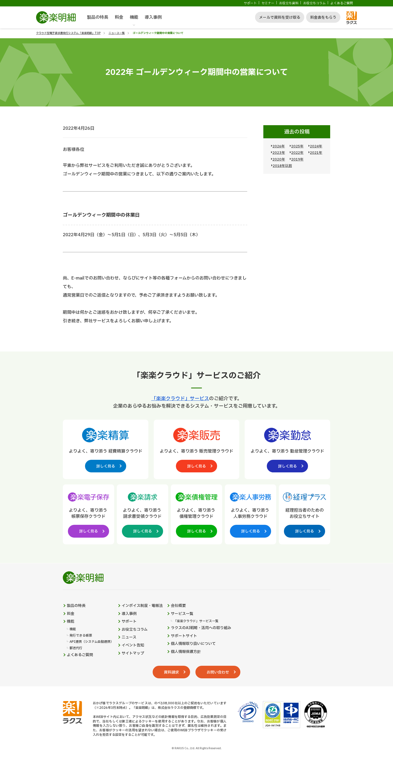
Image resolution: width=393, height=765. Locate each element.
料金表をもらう (323, 17)
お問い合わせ (218, 672)
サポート (250, 3)
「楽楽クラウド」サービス (180, 398)
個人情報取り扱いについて (193, 644)
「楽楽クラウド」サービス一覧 (196, 621)
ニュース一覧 (117, 33)
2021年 (316, 152)
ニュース (129, 637)
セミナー (267, 3)
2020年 (278, 159)
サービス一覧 (182, 614)
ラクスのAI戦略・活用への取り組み (201, 628)
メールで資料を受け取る (279, 17)
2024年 (316, 146)
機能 (134, 17)
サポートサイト (184, 636)
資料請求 (171, 672)
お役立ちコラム (314, 3)
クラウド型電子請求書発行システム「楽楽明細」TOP (68, 33)
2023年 (278, 152)
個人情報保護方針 (186, 652)
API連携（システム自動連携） (92, 642)
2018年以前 (282, 165)
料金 (119, 17)
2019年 (297, 159)
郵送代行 (76, 648)
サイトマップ (133, 653)
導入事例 (153, 17)
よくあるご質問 (341, 3)
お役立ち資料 (288, 3)
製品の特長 (97, 17)
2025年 (297, 146)
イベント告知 (133, 645)
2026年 (278, 146)
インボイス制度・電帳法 (142, 606)
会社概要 (178, 606)
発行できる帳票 (81, 635)
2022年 (297, 152)
